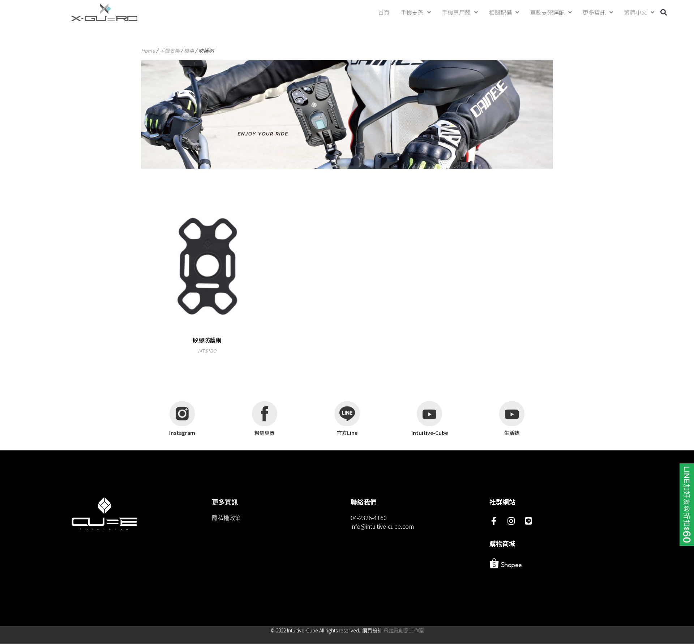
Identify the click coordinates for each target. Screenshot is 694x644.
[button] (664, 12)
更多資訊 (594, 12)
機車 (189, 50)
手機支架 (412, 12)
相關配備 (500, 12)
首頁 (384, 12)
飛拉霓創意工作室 (404, 630)
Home (148, 50)
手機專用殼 (456, 12)
